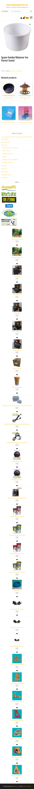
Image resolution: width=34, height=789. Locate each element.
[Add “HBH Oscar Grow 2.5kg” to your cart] (17, 374)
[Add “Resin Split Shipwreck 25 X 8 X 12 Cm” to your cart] (17, 652)
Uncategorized (4, 178)
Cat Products (4, 166)
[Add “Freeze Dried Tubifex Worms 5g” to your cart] (17, 263)
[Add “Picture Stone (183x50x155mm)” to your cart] (17, 763)
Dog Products (4, 169)
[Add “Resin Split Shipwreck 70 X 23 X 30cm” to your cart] (17, 615)
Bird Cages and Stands (7, 162)
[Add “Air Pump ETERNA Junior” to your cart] (17, 337)
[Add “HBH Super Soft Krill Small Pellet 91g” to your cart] (17, 559)
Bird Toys (4, 156)
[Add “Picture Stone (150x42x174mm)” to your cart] (17, 781)
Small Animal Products (6, 175)
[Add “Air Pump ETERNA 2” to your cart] (17, 300)
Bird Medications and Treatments (10, 148)
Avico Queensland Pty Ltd (17, 4)
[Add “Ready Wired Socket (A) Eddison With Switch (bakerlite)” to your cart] (17, 448)
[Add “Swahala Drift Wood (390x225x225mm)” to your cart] (17, 707)
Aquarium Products (5, 142)
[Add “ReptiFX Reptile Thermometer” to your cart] (17, 485)
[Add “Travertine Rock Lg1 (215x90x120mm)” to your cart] (17, 670)
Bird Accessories (6, 151)
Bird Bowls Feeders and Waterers (16, 71)
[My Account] (21, 18)
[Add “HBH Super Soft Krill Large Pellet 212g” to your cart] (17, 522)
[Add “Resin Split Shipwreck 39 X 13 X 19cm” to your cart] (17, 633)
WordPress (15, 786)
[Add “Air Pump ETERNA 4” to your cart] (17, 282)
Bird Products (4, 145)
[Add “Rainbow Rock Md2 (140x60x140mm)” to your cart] (17, 744)
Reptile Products (5, 172)
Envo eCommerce (27, 786)
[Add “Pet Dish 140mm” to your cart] (17, 596)
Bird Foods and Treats (7, 154)
